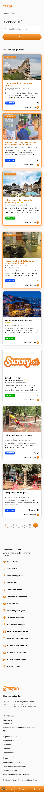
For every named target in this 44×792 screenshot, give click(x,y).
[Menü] (39, 6)
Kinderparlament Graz (12, 763)
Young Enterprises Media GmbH (25, 780)
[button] (3, 788)
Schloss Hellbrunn (10, 771)
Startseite (6, 14)
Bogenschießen (9, 753)
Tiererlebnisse (8, 741)
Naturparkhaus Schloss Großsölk (16, 775)
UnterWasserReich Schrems (14, 767)
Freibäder (7, 745)
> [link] (35, 525)
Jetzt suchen (22, 37)
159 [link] (30, 525)
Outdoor (6, 749)
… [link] (24, 525)
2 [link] (13, 525)
